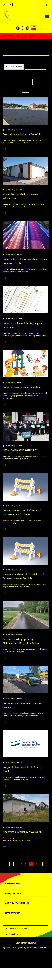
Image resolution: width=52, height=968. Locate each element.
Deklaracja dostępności (19, 928)
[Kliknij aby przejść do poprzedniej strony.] (11, 864)
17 (26, 863)
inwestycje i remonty (14, 67)
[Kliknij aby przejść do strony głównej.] (7, 16)
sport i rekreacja (16, 74)
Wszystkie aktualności (13, 59)
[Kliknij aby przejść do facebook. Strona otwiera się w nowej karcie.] (18, 28)
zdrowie (39, 82)
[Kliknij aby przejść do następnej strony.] (41, 864)
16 (21, 863)
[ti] (24, 947)
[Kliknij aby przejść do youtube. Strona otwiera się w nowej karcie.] (22, 28)
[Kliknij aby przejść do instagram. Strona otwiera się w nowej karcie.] (27, 28)
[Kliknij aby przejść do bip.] (33, 28)
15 (16, 863)
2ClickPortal (43, 947)
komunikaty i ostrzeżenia (36, 59)
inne (25, 90)
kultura (28, 82)
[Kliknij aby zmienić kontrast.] (11, 4)
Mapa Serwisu (15, 934)
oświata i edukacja (34, 74)
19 (36, 863)
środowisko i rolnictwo (36, 67)
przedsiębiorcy (14, 82)
